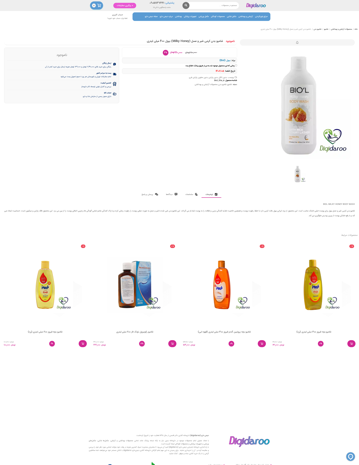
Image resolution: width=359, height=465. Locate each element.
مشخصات (189, 194)
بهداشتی (178, 16)
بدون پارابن (213, 77)
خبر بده (297, 42)
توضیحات (209, 194)
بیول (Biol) (224, 60)
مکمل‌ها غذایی (103, 440)
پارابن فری (193, 77)
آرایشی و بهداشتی (245, 16)
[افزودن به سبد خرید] (351, 343)
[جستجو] (185, 5)
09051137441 (157, 3)
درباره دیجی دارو (166, 16)
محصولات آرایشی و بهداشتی (341, 29)
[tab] (211, 194)
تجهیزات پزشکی (190, 16)
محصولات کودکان (218, 16)
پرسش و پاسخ (148, 194)
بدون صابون (203, 77)
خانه (356, 29)
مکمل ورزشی (204, 16)
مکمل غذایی (231, 16)
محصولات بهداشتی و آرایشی (122, 440)
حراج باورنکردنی (261, 16)
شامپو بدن (317, 29)
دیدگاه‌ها (169, 194)
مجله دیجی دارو (151, 16)
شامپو (326, 29)
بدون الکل (223, 77)
